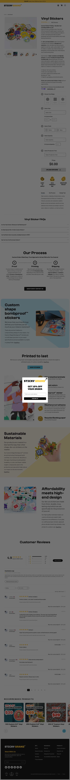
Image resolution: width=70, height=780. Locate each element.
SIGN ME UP (35, 398)
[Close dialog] (46, 378)
